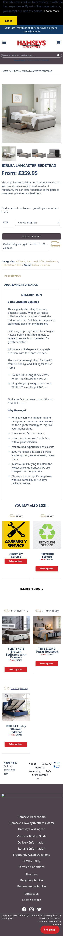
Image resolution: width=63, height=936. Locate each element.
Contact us (31, 894)
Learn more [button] (52, 11)
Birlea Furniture (41, 265)
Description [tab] (12, 276)
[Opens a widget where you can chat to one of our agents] (49, 930)
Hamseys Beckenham (32, 817)
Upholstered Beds (12, 265)
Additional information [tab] (21, 284)
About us (31, 874)
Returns (40, 767)
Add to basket (31, 236)
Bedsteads (52, 261)
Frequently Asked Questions (31, 855)
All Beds (15, 71)
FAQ (48, 771)
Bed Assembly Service (31, 886)
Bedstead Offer (36, 261)
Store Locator (40, 774)
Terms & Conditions (32, 867)
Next (57, 153)
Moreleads (56, 924)
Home (5, 71)
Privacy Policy (31, 861)
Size (5, 222)
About (32, 763)
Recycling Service (31, 880)
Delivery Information (31, 842)
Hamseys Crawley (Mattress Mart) (31, 823)
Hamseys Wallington (31, 829)
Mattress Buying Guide (32, 836)
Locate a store (31, 900)
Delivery (46, 763)
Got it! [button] (8, 20)
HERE (5, 211)
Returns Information (31, 848)
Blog (40, 778)
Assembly (34, 771)
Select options (15, 561)
